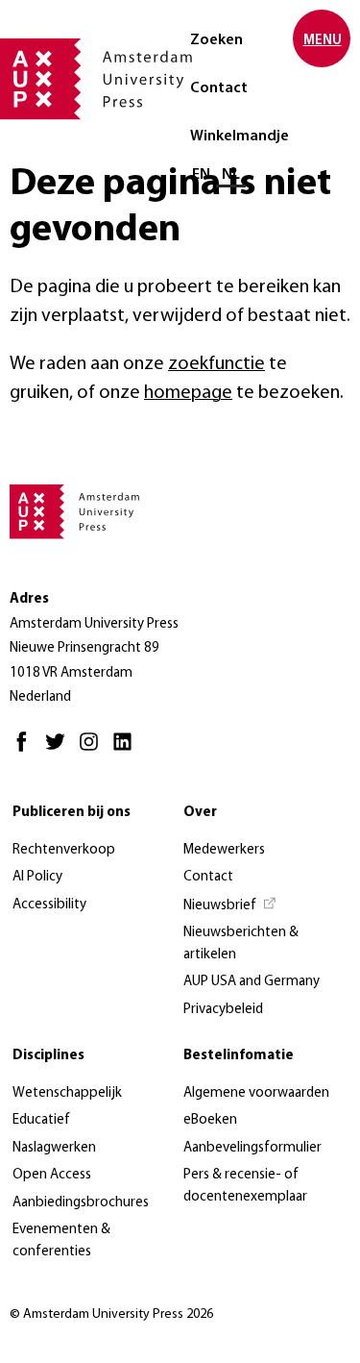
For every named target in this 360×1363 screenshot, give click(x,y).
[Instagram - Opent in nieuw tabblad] (93, 750)
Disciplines (48, 1056)
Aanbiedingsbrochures (80, 1203)
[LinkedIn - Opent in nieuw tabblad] (127, 750)
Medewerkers (224, 850)
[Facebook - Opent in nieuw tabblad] (26, 750)
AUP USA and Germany (251, 982)
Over (200, 812)
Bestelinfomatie (238, 1056)
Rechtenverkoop (63, 850)
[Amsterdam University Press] (96, 80)
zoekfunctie (216, 364)
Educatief (41, 1120)
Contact (219, 88)
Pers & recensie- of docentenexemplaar (245, 1186)
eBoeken (210, 1120)
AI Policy (37, 877)
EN (201, 175)
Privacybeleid (223, 1010)
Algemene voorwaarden (256, 1093)
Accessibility (49, 905)
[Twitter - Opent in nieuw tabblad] (60, 750)
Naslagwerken (54, 1148)
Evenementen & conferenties (61, 1241)
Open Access (51, 1175)
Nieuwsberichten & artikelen (241, 944)
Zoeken (216, 40)
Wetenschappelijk (67, 1093)
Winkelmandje (239, 136)
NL (231, 175)
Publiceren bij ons (71, 812)
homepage (188, 393)
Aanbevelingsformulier (252, 1148)
